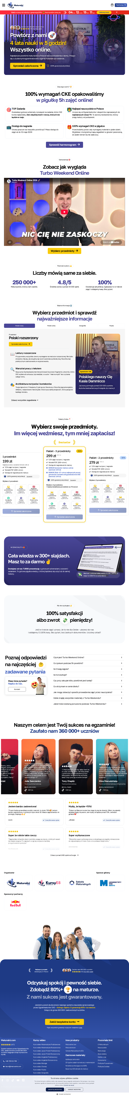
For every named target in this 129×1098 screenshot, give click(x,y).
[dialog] (64, 1086)
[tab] (19, 326)
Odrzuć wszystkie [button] (74, 1089)
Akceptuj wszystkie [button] (55, 1089)
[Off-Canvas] (3, 5)
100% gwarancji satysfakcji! (19, 476)
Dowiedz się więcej (69, 1085)
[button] (65, 87)
